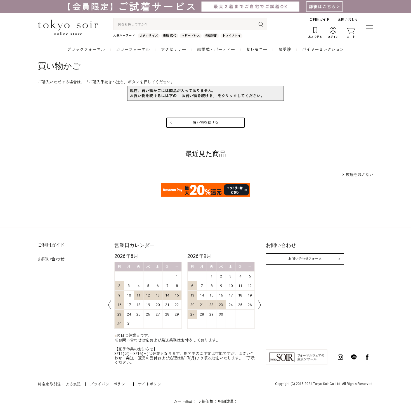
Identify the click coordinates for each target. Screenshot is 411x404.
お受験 (284, 49)
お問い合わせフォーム (305, 259)
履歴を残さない (359, 174)
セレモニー (256, 49)
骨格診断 (211, 36)
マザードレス (190, 36)
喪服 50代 (169, 36)
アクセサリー (173, 49)
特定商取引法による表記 (59, 384)
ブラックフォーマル (86, 49)
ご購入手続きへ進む (106, 82)
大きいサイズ (149, 36)
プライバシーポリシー (109, 384)
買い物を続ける (205, 122)
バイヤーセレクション (323, 49)
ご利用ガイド (319, 20)
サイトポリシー (151, 384)
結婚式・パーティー (216, 49)
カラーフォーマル (133, 49)
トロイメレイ (231, 36)
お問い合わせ (348, 20)
